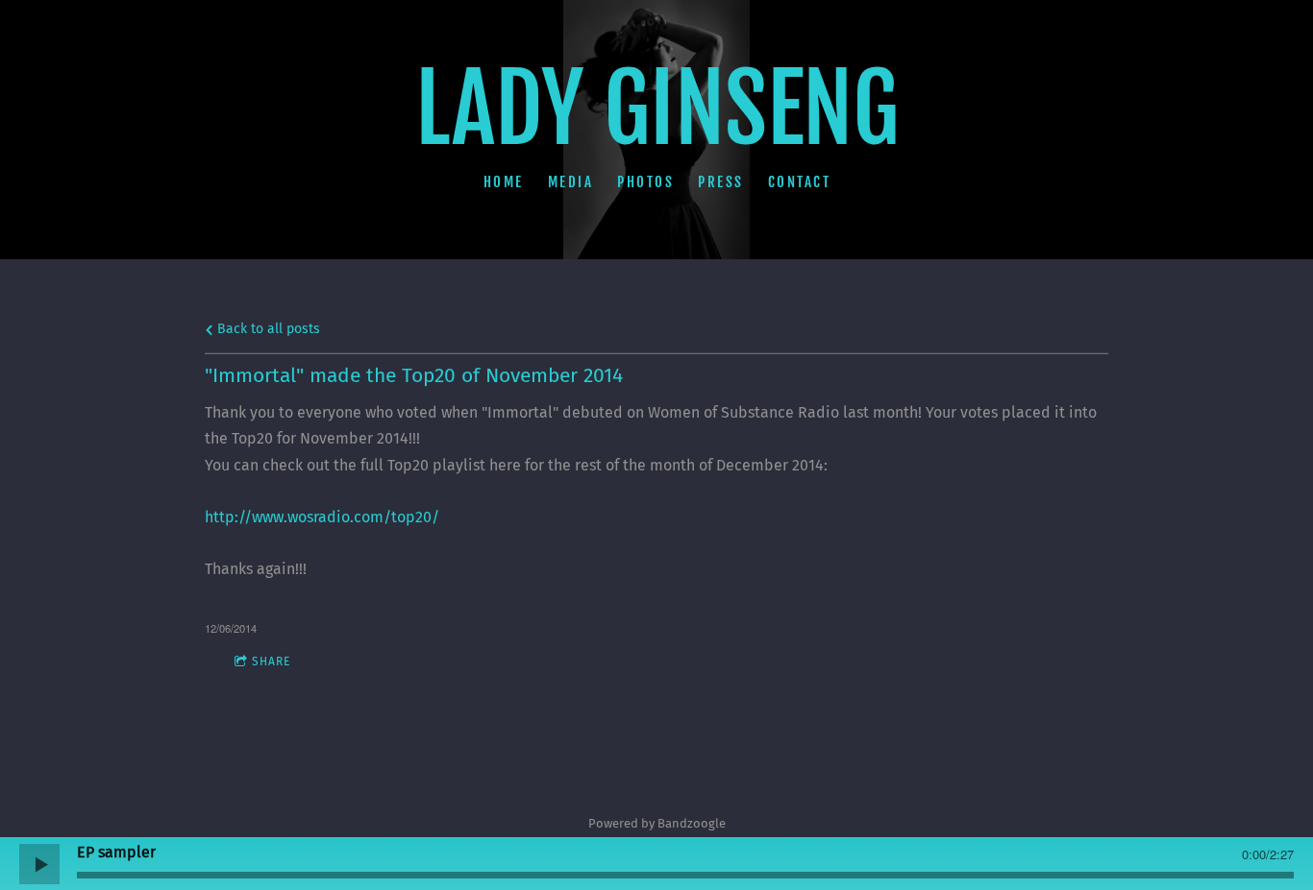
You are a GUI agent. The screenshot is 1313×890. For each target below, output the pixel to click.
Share (271, 661)
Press (721, 181)
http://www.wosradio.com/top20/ (322, 517)
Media (570, 181)
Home (503, 181)
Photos (645, 181)
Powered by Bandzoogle (657, 823)
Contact (798, 181)
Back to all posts (266, 329)
